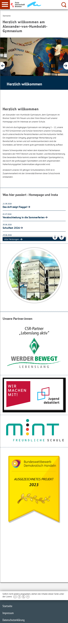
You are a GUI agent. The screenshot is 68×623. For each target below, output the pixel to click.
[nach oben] (62, 617)
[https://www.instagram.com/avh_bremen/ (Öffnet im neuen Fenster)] (34, 275)
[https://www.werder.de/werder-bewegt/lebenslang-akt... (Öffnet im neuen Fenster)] (34, 347)
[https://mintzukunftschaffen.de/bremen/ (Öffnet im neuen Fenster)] (34, 431)
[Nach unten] (54, 237)
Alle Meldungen (11, 239)
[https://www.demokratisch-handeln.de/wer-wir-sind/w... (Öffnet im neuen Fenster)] (34, 489)
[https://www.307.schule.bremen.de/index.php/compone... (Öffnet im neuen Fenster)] (34, 395)
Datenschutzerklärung (13, 620)
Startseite (7, 606)
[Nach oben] (61, 237)
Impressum (8, 613)
